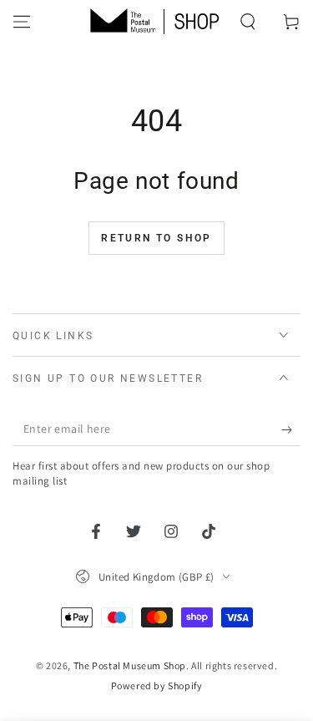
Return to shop (156, 238)
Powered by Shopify (157, 685)
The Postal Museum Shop (129, 665)
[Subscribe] (290, 429)
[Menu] (21, 22)
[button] (248, 22)
